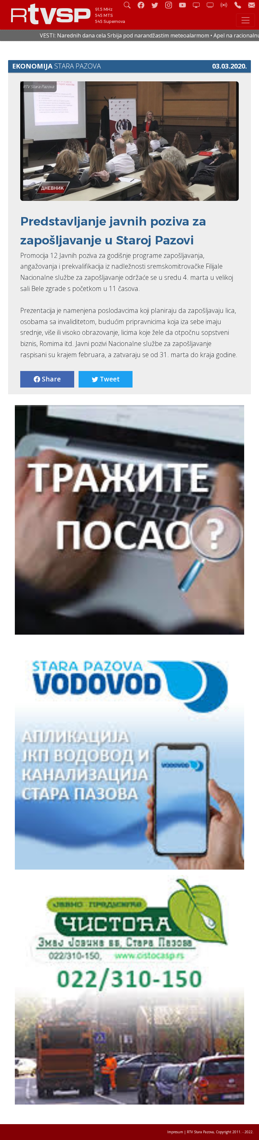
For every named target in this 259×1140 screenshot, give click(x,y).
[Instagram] (171, 4)
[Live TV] (199, 4)
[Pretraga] (130, 4)
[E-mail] (251, 4)
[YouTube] (185, 4)
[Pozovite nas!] (240, 4)
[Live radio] (227, 4)
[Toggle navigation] (245, 20)
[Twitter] (157, 4)
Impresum (175, 1132)
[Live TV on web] (213, 4)
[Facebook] (144, 4)
